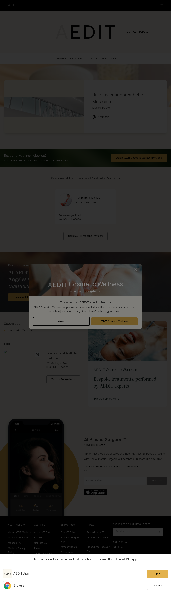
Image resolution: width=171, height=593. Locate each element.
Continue (158, 586)
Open (158, 574)
